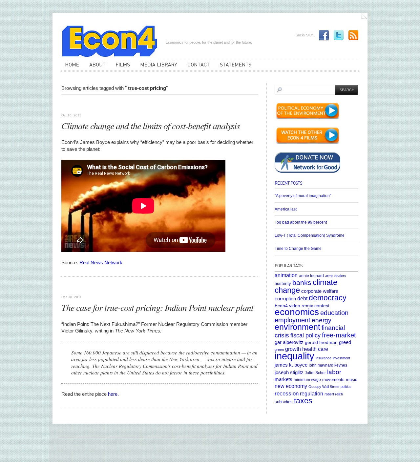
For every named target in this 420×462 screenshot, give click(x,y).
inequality (294, 356)
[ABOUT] (95, 67)
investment (341, 358)
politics (346, 387)
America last (286, 209)
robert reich (334, 394)
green (279, 350)
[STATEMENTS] (233, 67)
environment (297, 327)
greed (345, 342)
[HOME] (70, 67)
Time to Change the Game (298, 248)
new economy (291, 386)
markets (283, 379)
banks (301, 282)
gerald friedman (321, 342)
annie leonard (311, 275)
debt (302, 298)
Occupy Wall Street (323, 387)
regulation (311, 393)
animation (286, 275)
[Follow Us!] (337, 35)
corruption (285, 298)
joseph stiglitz (289, 372)
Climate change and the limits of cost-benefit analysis (150, 125)
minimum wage (307, 379)
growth (293, 349)
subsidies (284, 401)
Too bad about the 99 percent (301, 222)
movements (333, 379)
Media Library (95, 287)
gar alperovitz (289, 342)
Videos (69, 105)
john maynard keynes (328, 365)
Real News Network (100, 262)
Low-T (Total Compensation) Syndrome (310, 235)
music (351, 379)
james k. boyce (291, 365)
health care (315, 349)
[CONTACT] (197, 67)
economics (297, 312)
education (334, 312)
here (112, 394)
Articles (70, 287)
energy (321, 320)
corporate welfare (319, 291)
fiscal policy (305, 335)
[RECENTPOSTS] (316, 185)
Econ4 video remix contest (302, 305)
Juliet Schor (315, 373)
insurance (323, 358)
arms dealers (335, 276)
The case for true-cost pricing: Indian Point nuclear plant (157, 307)
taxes (303, 400)
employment (292, 320)
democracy (327, 297)
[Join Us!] (322, 35)
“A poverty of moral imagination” (303, 195)
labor (334, 371)
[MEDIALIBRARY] (156, 67)
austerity (283, 283)
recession (287, 394)
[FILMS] (121, 67)
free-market (339, 335)
